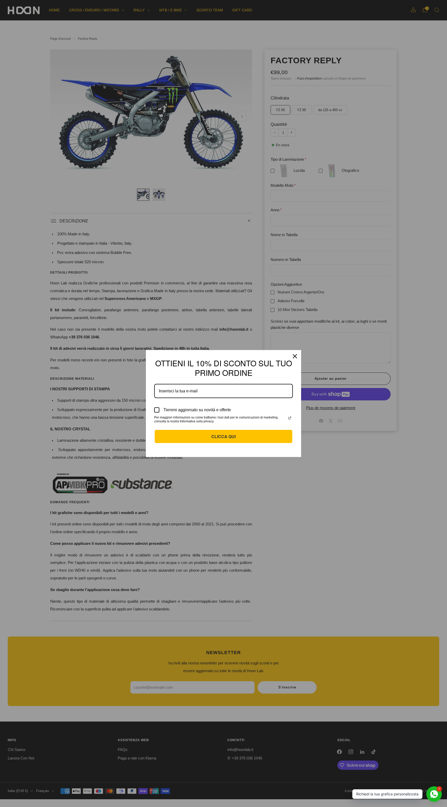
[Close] (295, 356)
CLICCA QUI (223, 436)
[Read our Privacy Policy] (290, 418)
